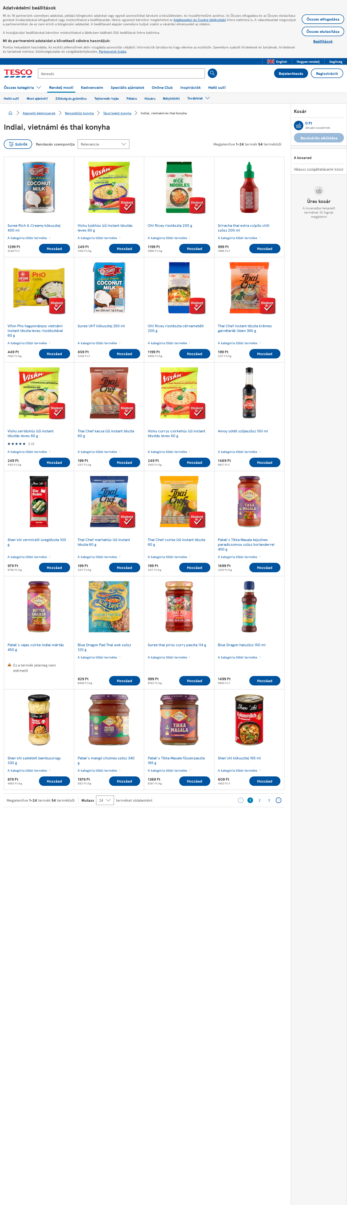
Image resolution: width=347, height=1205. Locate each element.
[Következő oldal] (278, 800)
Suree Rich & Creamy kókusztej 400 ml (34, 228)
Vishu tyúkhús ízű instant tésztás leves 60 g (105, 228)
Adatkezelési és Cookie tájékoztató (200, 19)
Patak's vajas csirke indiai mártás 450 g (36, 647)
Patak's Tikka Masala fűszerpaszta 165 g (176, 760)
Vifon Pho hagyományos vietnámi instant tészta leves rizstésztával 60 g (35, 330)
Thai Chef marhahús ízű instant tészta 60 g (104, 542)
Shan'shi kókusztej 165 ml (239, 758)
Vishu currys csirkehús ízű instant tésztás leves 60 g (176, 433)
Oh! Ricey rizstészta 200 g (170, 225)
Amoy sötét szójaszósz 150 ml (243, 431)
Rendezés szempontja (55, 144)
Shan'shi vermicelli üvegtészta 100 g (37, 542)
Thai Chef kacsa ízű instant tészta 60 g (106, 433)
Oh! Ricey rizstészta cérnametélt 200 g (176, 328)
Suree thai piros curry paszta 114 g (177, 644)
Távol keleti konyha (117, 113)
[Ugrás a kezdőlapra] (18, 73)
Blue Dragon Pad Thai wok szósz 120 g (104, 647)
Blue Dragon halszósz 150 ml (242, 644)
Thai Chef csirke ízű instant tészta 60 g (176, 542)
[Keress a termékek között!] (212, 73)
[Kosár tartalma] (298, 125)
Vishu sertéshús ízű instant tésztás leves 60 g (31, 433)
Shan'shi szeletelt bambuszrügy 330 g (34, 760)
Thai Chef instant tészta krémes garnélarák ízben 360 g (245, 328)
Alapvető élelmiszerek (39, 113)
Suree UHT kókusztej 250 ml (101, 325)
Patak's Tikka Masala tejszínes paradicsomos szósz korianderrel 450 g (246, 544)
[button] (277, 61)
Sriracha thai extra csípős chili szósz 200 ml (243, 228)
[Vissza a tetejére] (176, 819)
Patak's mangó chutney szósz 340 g (106, 760)
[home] (10, 113)
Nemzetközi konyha (79, 113)
